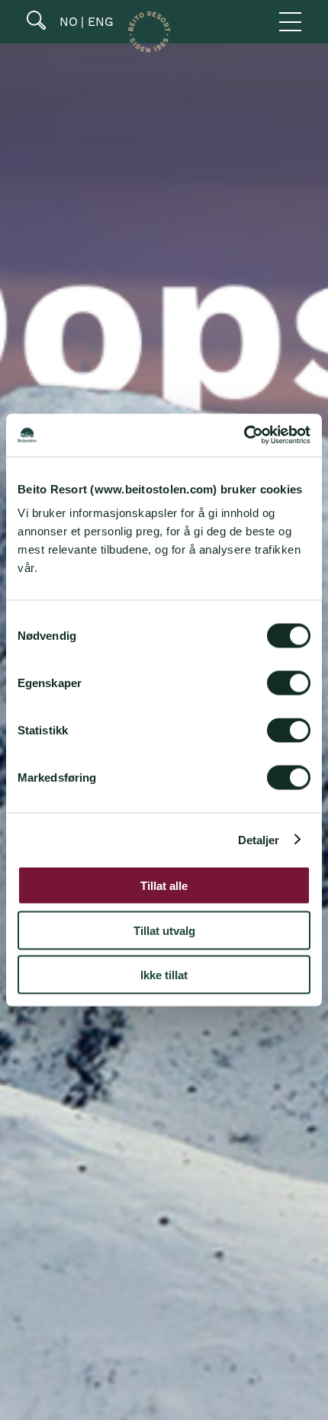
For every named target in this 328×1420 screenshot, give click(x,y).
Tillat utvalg (164, 930)
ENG (99, 21)
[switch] (288, 683)
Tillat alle (164, 885)
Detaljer (259, 839)
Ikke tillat (164, 975)
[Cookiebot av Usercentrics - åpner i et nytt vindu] (243, 435)
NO (67, 21)
